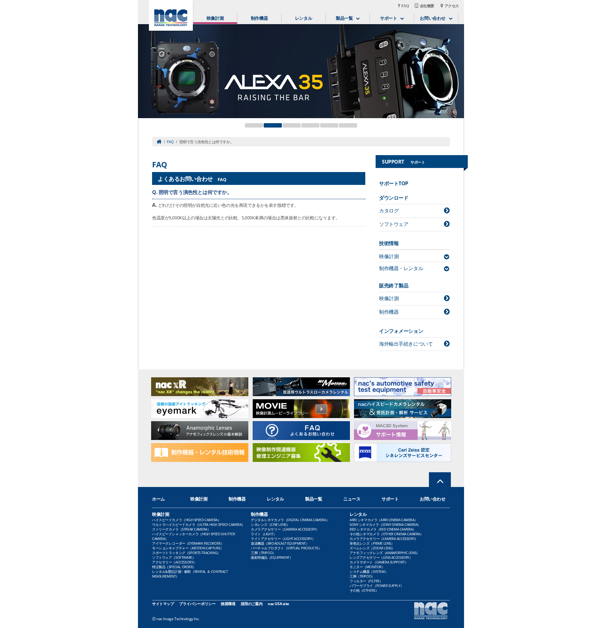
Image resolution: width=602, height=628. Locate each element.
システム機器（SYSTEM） (369, 571)
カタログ (389, 210)
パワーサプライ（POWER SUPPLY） (377, 585)
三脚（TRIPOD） (263, 552)
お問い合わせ (432, 499)
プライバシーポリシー (197, 603)
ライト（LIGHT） (264, 533)
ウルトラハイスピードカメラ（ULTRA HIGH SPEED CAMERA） (198, 524)
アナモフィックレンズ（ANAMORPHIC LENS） (385, 552)
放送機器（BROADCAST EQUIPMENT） (280, 543)
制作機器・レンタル (401, 268)
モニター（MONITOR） (367, 566)
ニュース (351, 499)
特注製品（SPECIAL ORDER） (174, 566)
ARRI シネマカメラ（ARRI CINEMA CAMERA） (384, 519)
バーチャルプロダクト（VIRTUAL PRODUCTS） (286, 548)
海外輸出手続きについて (406, 343)
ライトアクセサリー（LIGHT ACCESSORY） (283, 538)
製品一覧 (313, 499)
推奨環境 (228, 603)
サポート (390, 499)
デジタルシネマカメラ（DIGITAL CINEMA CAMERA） (290, 519)
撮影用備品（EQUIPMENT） (272, 557)
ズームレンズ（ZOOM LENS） (372, 548)
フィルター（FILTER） (366, 580)
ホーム (158, 499)
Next (456, 67)
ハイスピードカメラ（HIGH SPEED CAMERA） (186, 519)
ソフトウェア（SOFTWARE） (173, 557)
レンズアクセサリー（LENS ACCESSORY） (381, 557)
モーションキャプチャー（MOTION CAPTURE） (188, 548)
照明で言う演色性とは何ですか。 (195, 192)
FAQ (170, 141)
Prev (146, 67)
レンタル (303, 18)
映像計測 (215, 18)
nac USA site (278, 603)
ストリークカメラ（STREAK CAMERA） (181, 529)
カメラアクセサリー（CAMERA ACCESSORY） (285, 529)
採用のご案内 (251, 603)
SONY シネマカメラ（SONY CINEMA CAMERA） (385, 524)
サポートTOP (393, 183)
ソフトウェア (393, 224)
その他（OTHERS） (364, 590)
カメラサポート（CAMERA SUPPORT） (379, 562)
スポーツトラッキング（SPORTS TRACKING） (186, 552)
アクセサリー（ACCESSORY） (174, 562)
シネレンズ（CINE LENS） (270, 524)
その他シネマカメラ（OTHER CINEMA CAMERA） (386, 533)
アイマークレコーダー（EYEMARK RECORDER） (188, 543)
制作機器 (259, 18)
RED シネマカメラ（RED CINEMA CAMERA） (383, 529)
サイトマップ (163, 603)
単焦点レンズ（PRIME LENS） (372, 543)
